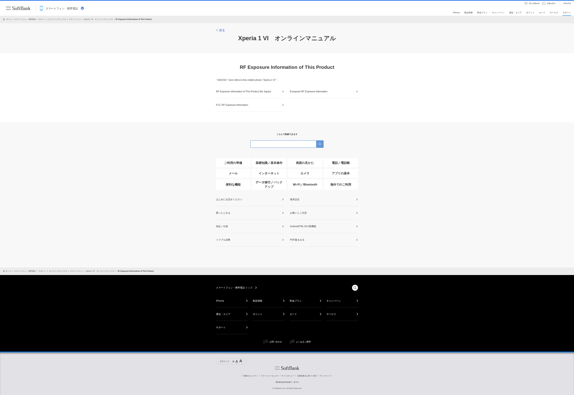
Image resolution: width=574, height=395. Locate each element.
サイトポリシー (288, 376)
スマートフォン (75, 19)
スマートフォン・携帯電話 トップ (234, 287)
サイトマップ (325, 376)
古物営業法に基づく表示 (307, 376)
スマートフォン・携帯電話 (25, 19)
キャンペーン (333, 300)
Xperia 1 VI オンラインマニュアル (98, 19)
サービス (331, 314)
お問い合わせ (275, 341)
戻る (222, 30)
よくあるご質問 (303, 341)
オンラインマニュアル (57, 19)
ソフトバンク (287, 368)
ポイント (257, 314)
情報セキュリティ (251, 376)
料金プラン (296, 300)
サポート (42, 19)
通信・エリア (223, 314)
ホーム (9, 19)
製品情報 (257, 300)
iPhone (220, 300)
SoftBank (18, 8)
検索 (355, 288)
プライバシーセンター (270, 376)
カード (293, 314)
